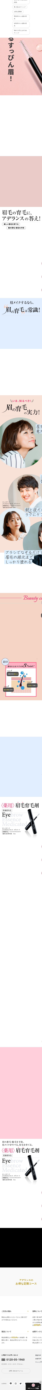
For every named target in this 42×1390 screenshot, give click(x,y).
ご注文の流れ (6, 1311)
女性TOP (38, 1358)
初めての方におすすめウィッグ (20, 32)
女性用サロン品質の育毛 (20, 24)
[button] (33, 1386)
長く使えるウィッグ (19, 7)
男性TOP (38, 1355)
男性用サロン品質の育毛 (20, 17)
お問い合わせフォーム (16, 1371)
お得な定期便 (18, 11)
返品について (6, 1331)
